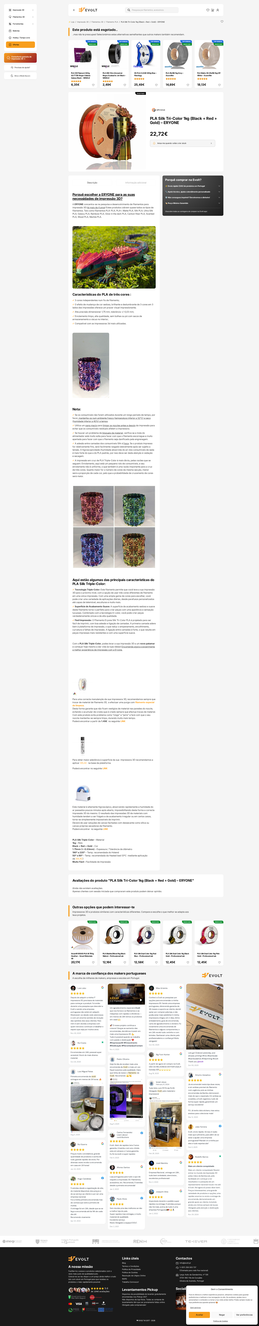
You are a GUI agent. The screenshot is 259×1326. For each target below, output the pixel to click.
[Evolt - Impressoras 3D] (88, 10)
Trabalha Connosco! (130, 1282)
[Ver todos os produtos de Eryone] (158, 109)
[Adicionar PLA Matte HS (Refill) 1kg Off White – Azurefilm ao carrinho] (219, 65)
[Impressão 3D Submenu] (33, 10)
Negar (222, 1314)
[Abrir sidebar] (73, 10)
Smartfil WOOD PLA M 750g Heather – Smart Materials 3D (82, 956)
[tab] (92, 183)
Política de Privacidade (131, 1269)
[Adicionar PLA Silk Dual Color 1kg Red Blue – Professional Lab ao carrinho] (156, 946)
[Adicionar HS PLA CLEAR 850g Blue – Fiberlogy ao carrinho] (156, 65)
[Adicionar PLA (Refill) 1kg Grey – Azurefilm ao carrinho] (188, 65)
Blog (124, 1263)
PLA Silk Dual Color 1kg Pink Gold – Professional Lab (208, 954)
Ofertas (16, 45)
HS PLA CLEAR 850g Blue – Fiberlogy (145, 74)
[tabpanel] (114, 528)
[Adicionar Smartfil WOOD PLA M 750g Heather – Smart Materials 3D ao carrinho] (93, 946)
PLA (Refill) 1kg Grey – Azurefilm (175, 74)
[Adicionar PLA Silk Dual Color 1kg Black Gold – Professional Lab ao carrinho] (188, 946)
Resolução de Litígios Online (133, 1275)
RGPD (124, 1279)
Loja (72, 22)
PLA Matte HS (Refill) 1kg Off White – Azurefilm (208, 74)
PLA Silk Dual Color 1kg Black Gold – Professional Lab (177, 954)
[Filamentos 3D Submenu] (33, 17)
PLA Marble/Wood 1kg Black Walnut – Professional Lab (114, 954)
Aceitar (199, 1314)
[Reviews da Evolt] (90, 1290)
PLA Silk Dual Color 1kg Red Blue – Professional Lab (145, 954)
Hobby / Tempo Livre (21, 38)
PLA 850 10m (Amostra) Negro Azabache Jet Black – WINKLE (114, 75)
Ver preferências (244, 1314)
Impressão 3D (18, 10)
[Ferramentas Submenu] (33, 24)
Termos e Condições (130, 1266)
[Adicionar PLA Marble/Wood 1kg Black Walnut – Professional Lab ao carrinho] (125, 946)
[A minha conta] (217, 10)
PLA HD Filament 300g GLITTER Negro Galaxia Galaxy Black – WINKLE (80, 75)
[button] (108, 132)
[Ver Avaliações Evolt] (145, 1107)
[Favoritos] (207, 10)
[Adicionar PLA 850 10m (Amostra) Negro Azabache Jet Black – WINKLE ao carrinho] (125, 65)
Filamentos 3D (19, 17)
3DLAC (84, 763)
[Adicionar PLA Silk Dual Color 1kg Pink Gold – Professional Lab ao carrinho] (219, 946)
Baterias (16, 31)
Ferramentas (18, 24)
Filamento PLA (112, 22)
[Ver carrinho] (212, 10)
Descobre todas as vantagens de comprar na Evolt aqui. (186, 211)
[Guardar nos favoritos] (222, 21)
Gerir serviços (195, 1308)
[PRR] (90, 1309)
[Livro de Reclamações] (95, 1297)
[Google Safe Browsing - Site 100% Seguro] (77, 1297)
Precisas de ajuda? (22, 67)
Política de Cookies (220, 1321)
